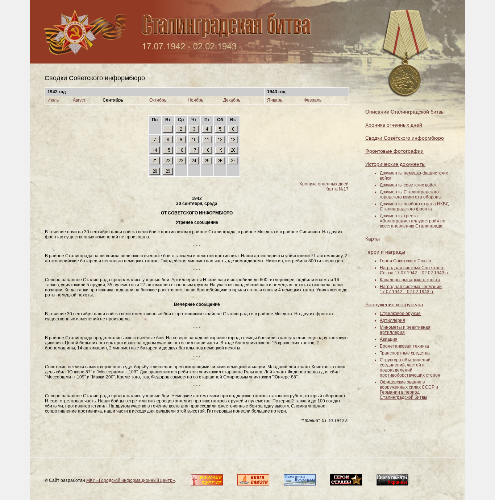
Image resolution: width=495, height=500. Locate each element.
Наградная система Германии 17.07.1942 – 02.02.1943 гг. (411, 289)
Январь (274, 100)
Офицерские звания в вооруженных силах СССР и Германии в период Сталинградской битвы (409, 390)
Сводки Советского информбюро (404, 138)
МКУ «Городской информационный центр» (130, 480)
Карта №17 (337, 189)
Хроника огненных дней (324, 184)
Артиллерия (392, 320)
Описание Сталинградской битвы (405, 112)
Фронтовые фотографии (394, 151)
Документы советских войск (408, 185)
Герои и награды (385, 252)
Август (79, 100)
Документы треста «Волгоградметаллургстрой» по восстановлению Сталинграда (412, 221)
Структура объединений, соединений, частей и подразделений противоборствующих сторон (410, 367)
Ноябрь (195, 100)
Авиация (389, 339)
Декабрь (231, 100)
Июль (53, 100)
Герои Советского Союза (405, 260)
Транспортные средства (405, 353)
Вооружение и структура (394, 304)
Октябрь (157, 100)
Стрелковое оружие (400, 313)
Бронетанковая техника (404, 346)
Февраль (312, 100)
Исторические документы (395, 164)
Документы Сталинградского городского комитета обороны (411, 194)
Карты (372, 239)
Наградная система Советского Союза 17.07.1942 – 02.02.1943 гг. (414, 270)
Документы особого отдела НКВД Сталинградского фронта (414, 206)
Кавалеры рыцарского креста (410, 279)
